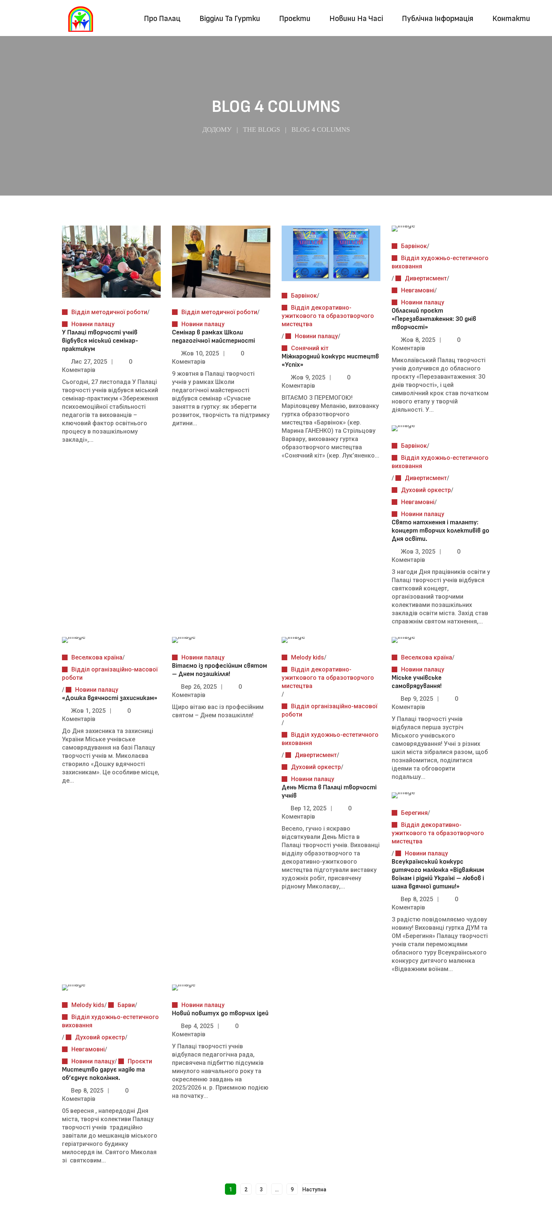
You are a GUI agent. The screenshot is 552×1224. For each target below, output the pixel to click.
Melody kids (307, 657)
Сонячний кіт (310, 348)
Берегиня (414, 812)
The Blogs (261, 129)
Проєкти (140, 1061)
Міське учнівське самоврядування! (417, 682)
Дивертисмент (426, 278)
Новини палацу (93, 324)
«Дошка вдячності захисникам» (109, 698)
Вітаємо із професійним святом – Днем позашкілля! (219, 670)
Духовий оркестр (426, 490)
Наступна (313, 1189)
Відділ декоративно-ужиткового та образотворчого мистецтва (328, 316)
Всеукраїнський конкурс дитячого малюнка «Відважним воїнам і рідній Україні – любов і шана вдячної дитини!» (438, 874)
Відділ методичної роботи (109, 312)
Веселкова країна (96, 657)
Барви (126, 1005)
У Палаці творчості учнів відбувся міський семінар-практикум (100, 340)
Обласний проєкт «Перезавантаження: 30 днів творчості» (434, 319)
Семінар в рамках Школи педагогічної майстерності (213, 336)
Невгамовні (417, 290)
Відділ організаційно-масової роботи (110, 673)
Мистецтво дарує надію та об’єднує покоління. (103, 1074)
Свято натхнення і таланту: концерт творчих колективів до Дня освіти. (440, 530)
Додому (217, 129)
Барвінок (304, 295)
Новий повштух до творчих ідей (220, 1013)
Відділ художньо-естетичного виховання (440, 262)
